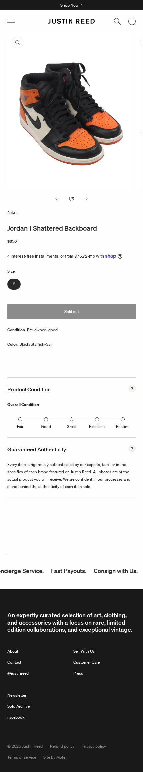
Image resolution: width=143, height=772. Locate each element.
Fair (20, 426)
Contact (14, 662)
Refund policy (62, 746)
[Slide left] (56, 199)
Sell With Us (84, 651)
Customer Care (86, 662)
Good (46, 426)
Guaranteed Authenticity (36, 449)
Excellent (97, 426)
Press (78, 673)
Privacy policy (94, 746)
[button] (11, 21)
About (12, 651)
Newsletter (16, 695)
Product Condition (29, 389)
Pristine (122, 426)
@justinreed (18, 673)
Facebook (15, 717)
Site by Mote (54, 757)
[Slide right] (86, 199)
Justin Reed (32, 746)
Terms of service (21, 757)
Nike (12, 212)
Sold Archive (18, 706)
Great (71, 426)
